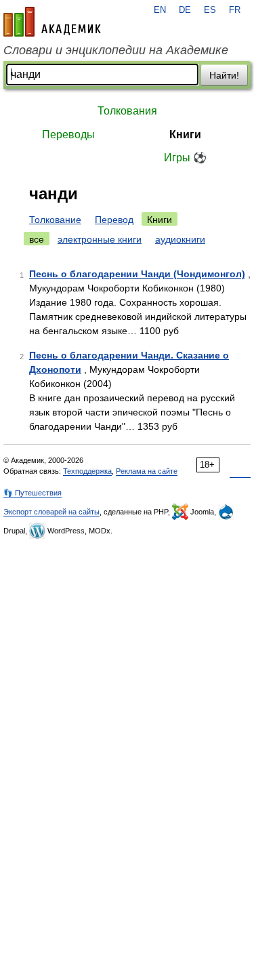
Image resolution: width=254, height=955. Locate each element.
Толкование (55, 219)
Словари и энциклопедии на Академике (115, 50)
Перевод (114, 219)
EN (160, 10)
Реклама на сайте (146, 471)
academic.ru (52, 22)
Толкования (127, 111)
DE (185, 10)
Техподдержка (87, 471)
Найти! (224, 75)
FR (234, 10)
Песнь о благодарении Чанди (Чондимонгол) (137, 273)
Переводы (68, 134)
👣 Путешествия (32, 493)
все (36, 239)
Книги (185, 134)
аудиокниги (180, 239)
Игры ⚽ (185, 157)
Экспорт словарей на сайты (51, 512)
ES (210, 10)
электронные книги (100, 239)
